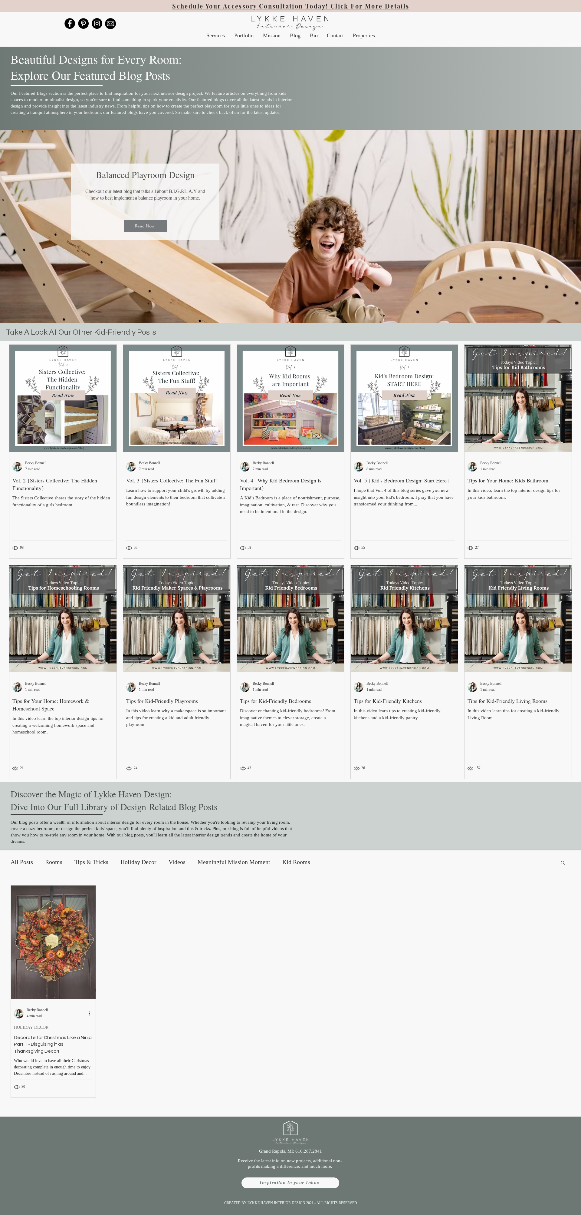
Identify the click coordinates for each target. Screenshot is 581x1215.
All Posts (22, 862)
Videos (177, 862)
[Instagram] (97, 23)
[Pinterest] (83, 23)
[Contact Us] (110, 24)
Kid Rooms (296, 862)
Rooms (53, 862)
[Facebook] (69, 23)
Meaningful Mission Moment (234, 862)
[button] (563, 863)
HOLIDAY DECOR (31, 1027)
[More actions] (91, 1013)
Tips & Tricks (91, 862)
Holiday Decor (138, 862)
